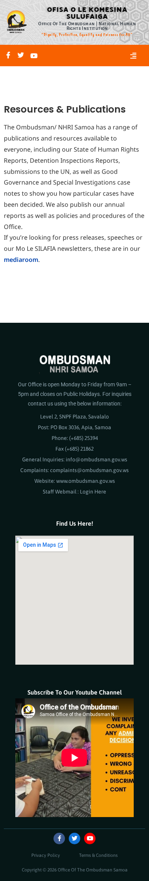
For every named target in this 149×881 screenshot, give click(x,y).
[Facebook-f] (59, 838)
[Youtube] (34, 55)
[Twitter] (20, 55)
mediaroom (21, 259)
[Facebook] (8, 55)
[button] (133, 56)
